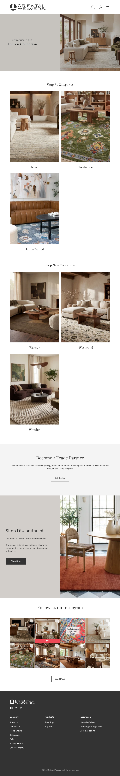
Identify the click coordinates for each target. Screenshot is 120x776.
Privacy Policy (16, 743)
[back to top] (115, 771)
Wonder (34, 430)
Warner (34, 347)
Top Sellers (86, 167)
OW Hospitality (17, 747)
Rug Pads (49, 726)
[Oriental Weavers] (28, 701)
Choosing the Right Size (91, 726)
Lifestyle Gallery (87, 722)
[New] (34, 126)
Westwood (86, 347)
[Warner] (34, 307)
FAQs (12, 739)
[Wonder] (34, 389)
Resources (14, 735)
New (34, 167)
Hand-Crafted (34, 249)
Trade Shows (16, 730)
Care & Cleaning (87, 730)
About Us (14, 722)
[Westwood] (85, 307)
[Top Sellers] (85, 126)
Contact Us (15, 726)
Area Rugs (49, 722)
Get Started (60, 478)
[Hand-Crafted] (34, 208)
